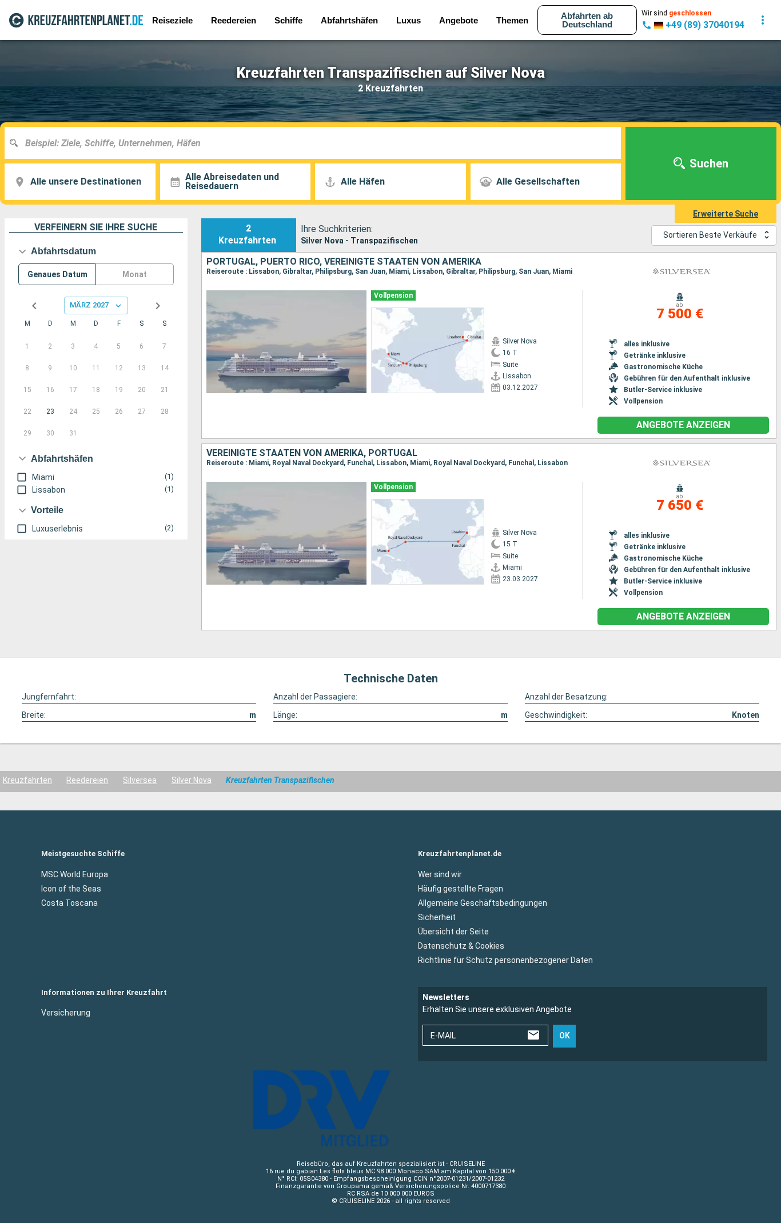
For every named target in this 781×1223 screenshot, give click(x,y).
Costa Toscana (69, 902)
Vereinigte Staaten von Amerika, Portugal (311, 453)
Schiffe (288, 20)
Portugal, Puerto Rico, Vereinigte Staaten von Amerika (343, 261)
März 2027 (89, 305)
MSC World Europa (74, 873)
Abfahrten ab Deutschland (587, 20)
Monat (134, 274)
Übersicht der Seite (453, 931)
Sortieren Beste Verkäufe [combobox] (710, 234)
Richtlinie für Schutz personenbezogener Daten (505, 959)
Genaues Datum (57, 274)
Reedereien (87, 780)
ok (564, 1035)
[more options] (763, 20)
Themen (512, 20)
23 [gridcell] (50, 411)
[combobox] (317, 143)
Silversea (140, 780)
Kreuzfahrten (27, 780)
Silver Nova (192, 780)
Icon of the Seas (71, 888)
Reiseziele (172, 20)
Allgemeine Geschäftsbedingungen (482, 902)
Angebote (458, 20)
